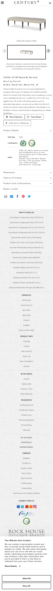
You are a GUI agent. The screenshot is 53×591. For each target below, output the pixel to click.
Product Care (26, 415)
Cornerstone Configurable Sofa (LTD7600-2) (26, 218)
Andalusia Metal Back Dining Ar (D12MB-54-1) (26, 288)
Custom (26, 346)
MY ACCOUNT (26, 438)
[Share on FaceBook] (17, 196)
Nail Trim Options (26, 361)
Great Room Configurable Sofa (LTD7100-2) (26, 223)
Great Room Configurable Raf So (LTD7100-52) (26, 233)
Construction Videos (26, 410)
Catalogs (26, 341)
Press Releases (26, 394)
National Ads (26, 384)
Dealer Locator (26, 468)
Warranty (26, 430)
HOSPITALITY (26, 442)
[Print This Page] (5, 196)
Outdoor (26, 320)
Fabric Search (26, 351)
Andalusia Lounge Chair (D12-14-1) (26, 278)
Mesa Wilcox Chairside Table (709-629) (27, 253)
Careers (26, 458)
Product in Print (26, 389)
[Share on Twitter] (29, 196)
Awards (26, 379)
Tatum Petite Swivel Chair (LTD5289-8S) (26, 238)
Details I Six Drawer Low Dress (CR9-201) (26, 263)
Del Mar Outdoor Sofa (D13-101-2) (26, 268)
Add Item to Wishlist (18, 123)
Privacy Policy (26, 425)
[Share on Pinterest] (23, 196)
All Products (26, 300)
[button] (26, 52)
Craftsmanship (26, 483)
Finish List (26, 356)
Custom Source (26, 305)
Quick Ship (26, 315)
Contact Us (26, 463)
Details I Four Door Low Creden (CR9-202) (26, 243)
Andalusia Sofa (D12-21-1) (26, 273)
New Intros (26, 310)
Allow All (27, 578)
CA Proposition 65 (26, 405)
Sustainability (26, 488)
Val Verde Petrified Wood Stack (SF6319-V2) (26, 248)
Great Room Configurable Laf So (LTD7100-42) (26, 228)
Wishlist (26, 366)
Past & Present (26, 478)
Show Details (11, 566)
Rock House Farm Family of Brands (26, 493)
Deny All (26, 586)
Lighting (26, 325)
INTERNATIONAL (26, 447)
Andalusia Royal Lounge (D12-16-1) (26, 283)
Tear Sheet (35, 117)
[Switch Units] (37, 85)
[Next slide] (48, 51)
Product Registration (26, 420)
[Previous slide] (4, 51)
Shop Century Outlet (26, 330)
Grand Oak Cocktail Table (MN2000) (26, 258)
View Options (15, 117)
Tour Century (26, 473)
